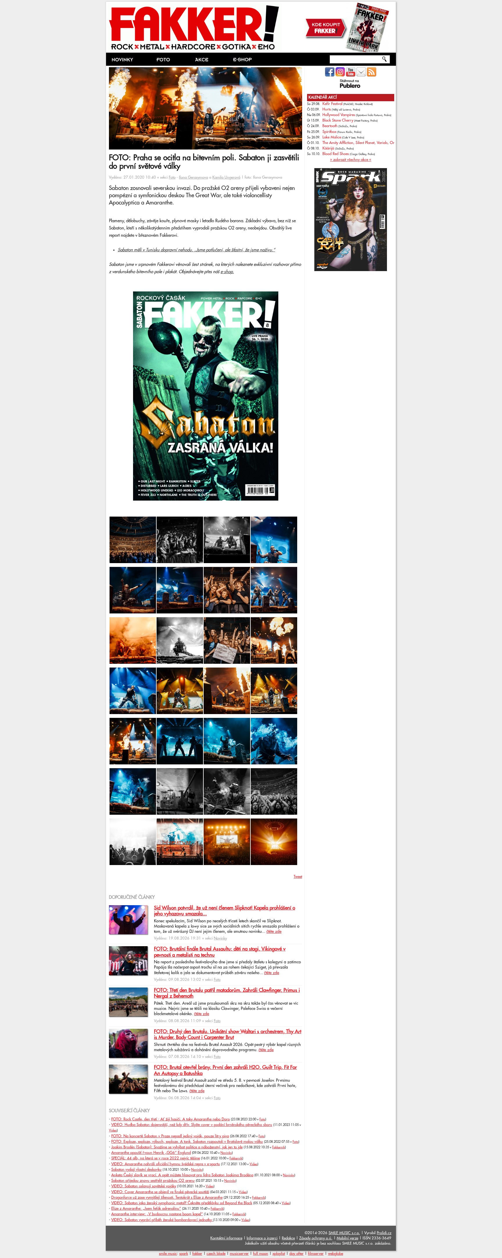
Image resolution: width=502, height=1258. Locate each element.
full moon (260, 1254)
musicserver (239, 1254)
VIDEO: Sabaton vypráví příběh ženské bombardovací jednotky (162, 1220)
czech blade (216, 1254)
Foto (172, 177)
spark (183, 1254)
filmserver (316, 1254)
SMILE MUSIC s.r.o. (344, 1233)
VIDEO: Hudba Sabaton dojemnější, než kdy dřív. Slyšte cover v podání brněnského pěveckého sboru (191, 1125)
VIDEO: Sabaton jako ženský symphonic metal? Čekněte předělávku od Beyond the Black (181, 1203)
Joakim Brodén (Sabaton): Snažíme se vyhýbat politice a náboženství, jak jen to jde (177, 1147)
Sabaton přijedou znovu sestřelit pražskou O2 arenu (153, 1181)
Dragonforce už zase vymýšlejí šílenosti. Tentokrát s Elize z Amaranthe (167, 1197)
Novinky (220, 938)
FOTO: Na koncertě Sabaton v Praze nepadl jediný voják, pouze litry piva (170, 1136)
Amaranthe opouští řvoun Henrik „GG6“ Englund (151, 1153)
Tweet (298, 877)
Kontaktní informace (226, 1238)
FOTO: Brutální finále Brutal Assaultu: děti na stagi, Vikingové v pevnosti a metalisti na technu (220, 952)
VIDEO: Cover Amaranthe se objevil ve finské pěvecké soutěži (160, 1192)
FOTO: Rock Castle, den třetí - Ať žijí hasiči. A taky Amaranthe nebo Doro (170, 1119)
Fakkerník (278, 1147)
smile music (168, 1254)
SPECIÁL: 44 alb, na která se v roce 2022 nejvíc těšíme (155, 1158)
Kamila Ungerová (226, 177)
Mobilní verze (347, 1238)
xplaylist (278, 1254)
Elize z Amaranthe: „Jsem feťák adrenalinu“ (146, 1209)
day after (296, 1254)
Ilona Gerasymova (193, 177)
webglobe (335, 1254)
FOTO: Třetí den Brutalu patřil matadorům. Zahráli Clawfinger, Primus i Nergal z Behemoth (227, 993)
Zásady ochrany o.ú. (315, 1238)
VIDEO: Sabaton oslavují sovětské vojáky (143, 1186)
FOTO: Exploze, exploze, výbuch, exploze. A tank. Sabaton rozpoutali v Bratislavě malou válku (187, 1142)
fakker (197, 1254)
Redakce (288, 1238)
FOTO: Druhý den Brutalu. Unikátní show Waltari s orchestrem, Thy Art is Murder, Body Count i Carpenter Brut (227, 1034)
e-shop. (227, 271)
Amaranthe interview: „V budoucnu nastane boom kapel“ (157, 1214)
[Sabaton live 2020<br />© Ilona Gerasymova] (109, 512)
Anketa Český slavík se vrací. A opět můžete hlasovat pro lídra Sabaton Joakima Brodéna (182, 1175)
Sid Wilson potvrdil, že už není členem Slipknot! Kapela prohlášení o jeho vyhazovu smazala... (224, 911)
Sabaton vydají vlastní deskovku (136, 1170)
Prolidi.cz (384, 1233)
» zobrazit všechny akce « (350, 160)
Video (113, 1130)
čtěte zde (274, 931)
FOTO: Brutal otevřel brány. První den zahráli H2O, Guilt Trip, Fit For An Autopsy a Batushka (225, 1070)
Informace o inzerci (262, 1238)
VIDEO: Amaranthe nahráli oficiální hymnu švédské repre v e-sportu (165, 1164)
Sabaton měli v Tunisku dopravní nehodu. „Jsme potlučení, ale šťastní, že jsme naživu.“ (196, 250)
